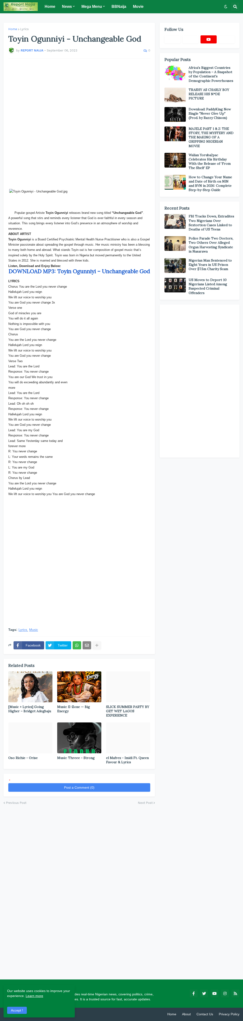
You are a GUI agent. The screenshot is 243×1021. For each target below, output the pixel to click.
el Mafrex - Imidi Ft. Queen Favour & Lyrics (127, 760)
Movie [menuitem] (138, 7)
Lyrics (24, 29)
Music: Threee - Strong (76, 758)
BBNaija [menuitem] (119, 7)
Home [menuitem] (50, 7)
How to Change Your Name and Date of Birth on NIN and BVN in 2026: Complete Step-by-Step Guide (210, 183)
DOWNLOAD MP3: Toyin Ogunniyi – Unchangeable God (79, 271)
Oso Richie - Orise (23, 758)
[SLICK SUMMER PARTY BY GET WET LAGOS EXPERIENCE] (128, 686)
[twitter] (204, 993)
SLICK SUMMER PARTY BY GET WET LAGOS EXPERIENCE (127, 711)
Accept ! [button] (17, 1010)
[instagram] (225, 993)
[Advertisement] (79, 123)
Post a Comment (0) (79, 787)
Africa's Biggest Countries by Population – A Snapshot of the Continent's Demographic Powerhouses (211, 74)
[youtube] (209, 39)
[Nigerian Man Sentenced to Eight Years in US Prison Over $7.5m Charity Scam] (175, 265)
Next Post (145, 802)
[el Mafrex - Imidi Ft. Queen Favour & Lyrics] (128, 737)
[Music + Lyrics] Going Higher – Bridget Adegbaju (29, 709)
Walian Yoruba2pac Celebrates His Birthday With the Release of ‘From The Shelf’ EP (210, 161)
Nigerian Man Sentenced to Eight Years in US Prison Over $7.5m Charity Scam (210, 264)
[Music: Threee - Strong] (79, 737)
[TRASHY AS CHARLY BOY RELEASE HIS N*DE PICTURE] (175, 95)
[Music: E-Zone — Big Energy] (79, 686)
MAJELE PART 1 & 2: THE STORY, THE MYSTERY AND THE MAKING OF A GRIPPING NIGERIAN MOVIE (211, 137)
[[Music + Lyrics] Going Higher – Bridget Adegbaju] (30, 686)
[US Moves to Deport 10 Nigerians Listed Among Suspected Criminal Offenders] (175, 285)
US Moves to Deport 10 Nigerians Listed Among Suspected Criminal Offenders (208, 286)
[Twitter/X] (190, 39)
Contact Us (204, 1014)
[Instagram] (227, 39)
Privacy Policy (229, 1014)
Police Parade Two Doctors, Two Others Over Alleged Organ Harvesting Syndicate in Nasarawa (211, 244)
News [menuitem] (67, 7)
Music (33, 630)
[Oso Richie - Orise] (30, 737)
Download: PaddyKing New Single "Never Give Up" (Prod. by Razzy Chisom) (210, 113)
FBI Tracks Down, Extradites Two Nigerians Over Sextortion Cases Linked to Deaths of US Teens (211, 222)
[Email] (87, 645)
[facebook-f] (194, 993)
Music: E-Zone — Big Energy (73, 709)
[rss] (235, 993)
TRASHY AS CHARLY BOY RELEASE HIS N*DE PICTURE (209, 94)
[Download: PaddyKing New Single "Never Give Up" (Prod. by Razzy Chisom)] (175, 114)
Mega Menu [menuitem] (91, 7)
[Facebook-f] (172, 39)
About (186, 1014)
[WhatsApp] (77, 645)
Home (12, 29)
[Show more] (97, 645)
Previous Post (16, 802)
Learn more (34, 996)
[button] (225, 6)
